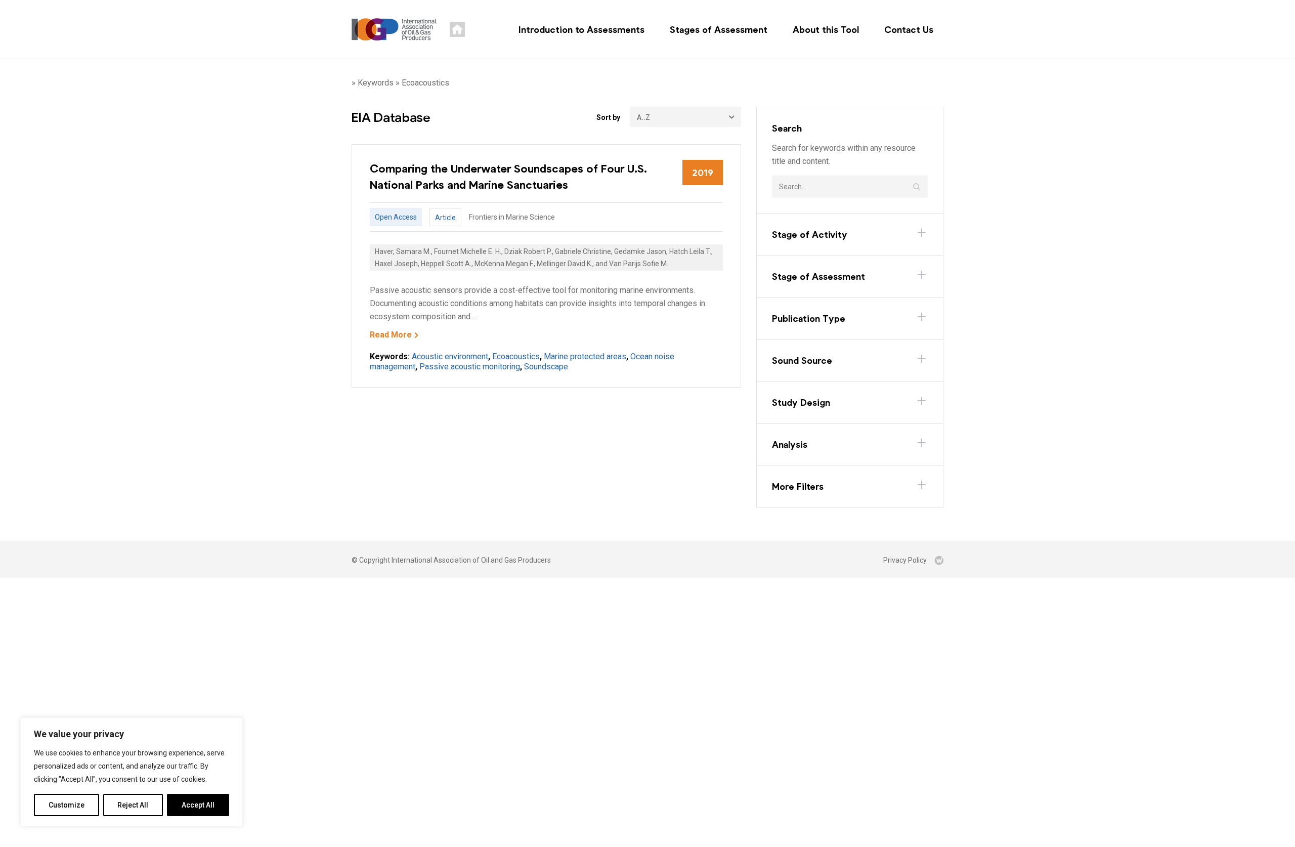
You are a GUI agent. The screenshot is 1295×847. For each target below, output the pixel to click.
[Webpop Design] (938, 560)
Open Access (396, 217)
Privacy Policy (905, 560)
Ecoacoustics (516, 356)
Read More (391, 335)
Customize (66, 805)
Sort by (608, 117)
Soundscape (546, 366)
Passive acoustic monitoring (469, 366)
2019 (702, 172)
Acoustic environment (450, 356)
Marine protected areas (585, 356)
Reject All (132, 805)
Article (445, 218)
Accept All (198, 805)
